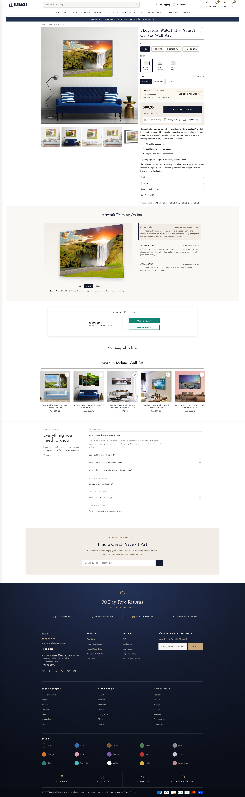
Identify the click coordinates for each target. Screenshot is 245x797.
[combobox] (88, 4)
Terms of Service (94, 658)
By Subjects (100, 12)
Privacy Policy (129, 792)
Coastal (157, 709)
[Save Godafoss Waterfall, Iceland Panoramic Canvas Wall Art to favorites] (134, 374)
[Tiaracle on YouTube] (75, 671)
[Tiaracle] (18, 4)
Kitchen (101, 709)
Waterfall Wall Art (168, 203)
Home (58, 12)
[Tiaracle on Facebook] (50, 671)
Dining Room (103, 714)
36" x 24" (159, 82)
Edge (98, 286)
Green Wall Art (193, 203)
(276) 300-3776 (49, 665)
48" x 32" (171, 82)
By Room (126, 12)
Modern (157, 699)
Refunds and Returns (131, 658)
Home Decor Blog (94, 648)
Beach (44, 699)
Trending (85, 12)
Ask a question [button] (144, 327)
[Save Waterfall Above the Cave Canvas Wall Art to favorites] (67, 374)
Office (100, 719)
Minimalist (158, 714)
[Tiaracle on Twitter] (68, 671)
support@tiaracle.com (61, 654)
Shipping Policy (129, 653)
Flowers (45, 704)
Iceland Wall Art (56, 24)
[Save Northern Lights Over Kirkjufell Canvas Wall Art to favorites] (202, 374)
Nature (45, 724)
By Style (138, 12)
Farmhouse (158, 724)
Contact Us (127, 643)
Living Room (103, 694)
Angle (88, 286)
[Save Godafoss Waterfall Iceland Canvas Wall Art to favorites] (168, 374)
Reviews (186, 12)
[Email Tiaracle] (43, 671)
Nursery (101, 724)
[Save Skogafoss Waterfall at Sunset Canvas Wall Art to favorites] (202, 29)
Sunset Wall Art (181, 203)
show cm (200, 76)
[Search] (136, 4)
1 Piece (145, 49)
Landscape (46, 709)
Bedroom (101, 699)
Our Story (91, 639)
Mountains (46, 719)
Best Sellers (70, 12)
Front (78, 286)
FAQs (125, 639)
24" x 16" (146, 82)
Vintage (157, 704)
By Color (114, 12)
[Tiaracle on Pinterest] (62, 671)
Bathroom (102, 704)
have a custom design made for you (126, 554)
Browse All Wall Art (95, 653)
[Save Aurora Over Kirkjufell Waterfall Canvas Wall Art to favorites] (101, 374)
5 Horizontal (173, 49)
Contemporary (160, 719)
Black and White (49, 694)
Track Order (128, 648)
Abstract (157, 694)
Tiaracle (51, 792)
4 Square (157, 49)
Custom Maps (171, 12)
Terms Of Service (113, 792)
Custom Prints (153, 12)
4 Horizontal (190, 49)
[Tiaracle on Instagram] (56, 671)
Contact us (48, 455)
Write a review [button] (144, 320)
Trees (44, 714)
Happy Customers (94, 643)
